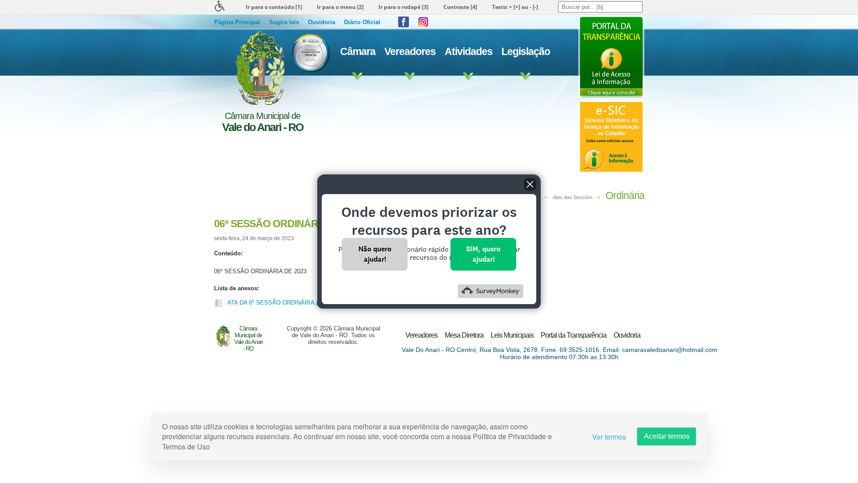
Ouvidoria (321, 22)
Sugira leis (284, 22)
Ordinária (625, 195)
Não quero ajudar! (374, 253)
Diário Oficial (362, 22)
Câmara (357, 51)
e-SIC (611, 137)
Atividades (468, 51)
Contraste (460, 7)
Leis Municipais (512, 335)
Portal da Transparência (611, 56)
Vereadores (410, 51)
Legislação (525, 51)
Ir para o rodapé (404, 7)
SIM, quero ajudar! (483, 253)
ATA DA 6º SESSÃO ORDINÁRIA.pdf (275, 302)
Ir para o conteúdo (274, 7)
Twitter (423, 22)
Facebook (403, 22)
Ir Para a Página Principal (258, 68)
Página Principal (237, 22)
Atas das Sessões (573, 197)
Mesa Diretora (464, 335)
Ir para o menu (340, 7)
